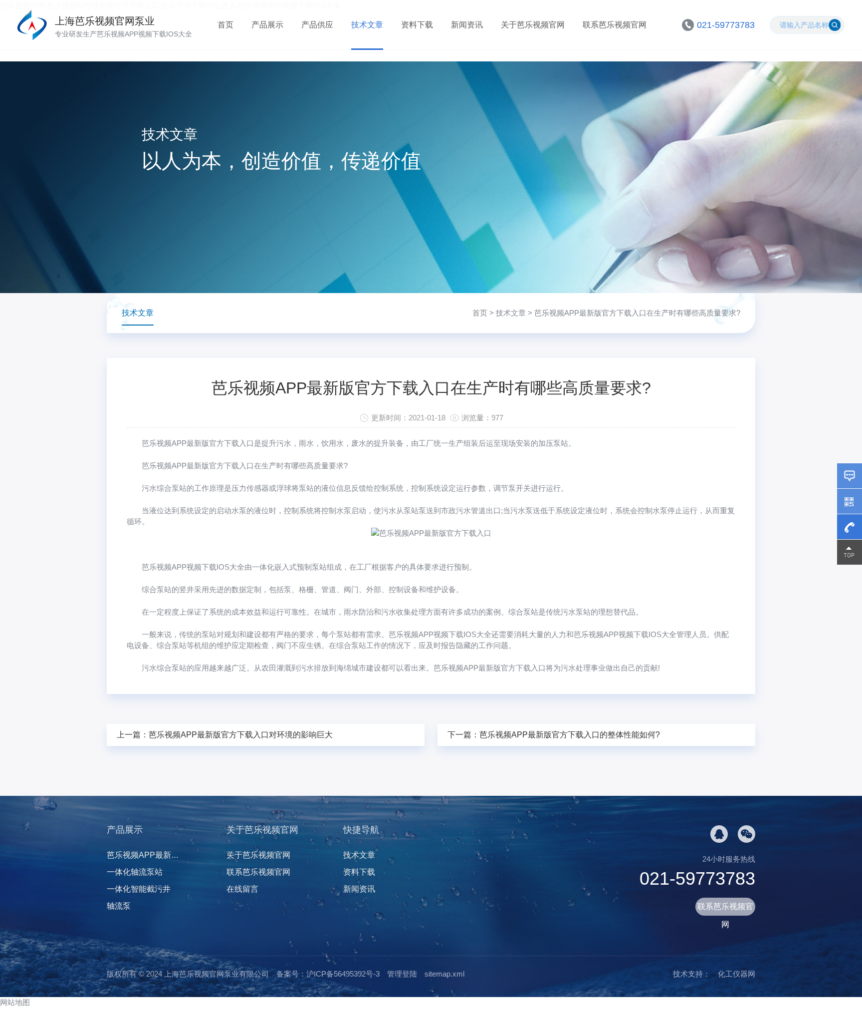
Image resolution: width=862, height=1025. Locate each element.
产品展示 (267, 24)
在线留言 (242, 889)
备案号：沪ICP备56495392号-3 (328, 974)
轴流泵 (119, 906)
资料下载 (417, 24)
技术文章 (367, 24)
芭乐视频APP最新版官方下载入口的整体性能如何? (569, 734)
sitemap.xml (444, 974)
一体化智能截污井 (139, 889)
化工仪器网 (736, 974)
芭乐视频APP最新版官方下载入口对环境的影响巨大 (241, 734)
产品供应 (317, 24)
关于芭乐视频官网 (533, 24)
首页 (225, 24)
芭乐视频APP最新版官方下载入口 (198, 443)
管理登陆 (402, 974)
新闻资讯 (467, 24)
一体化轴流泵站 (135, 872)
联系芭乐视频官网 (614, 24)
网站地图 (15, 1002)
